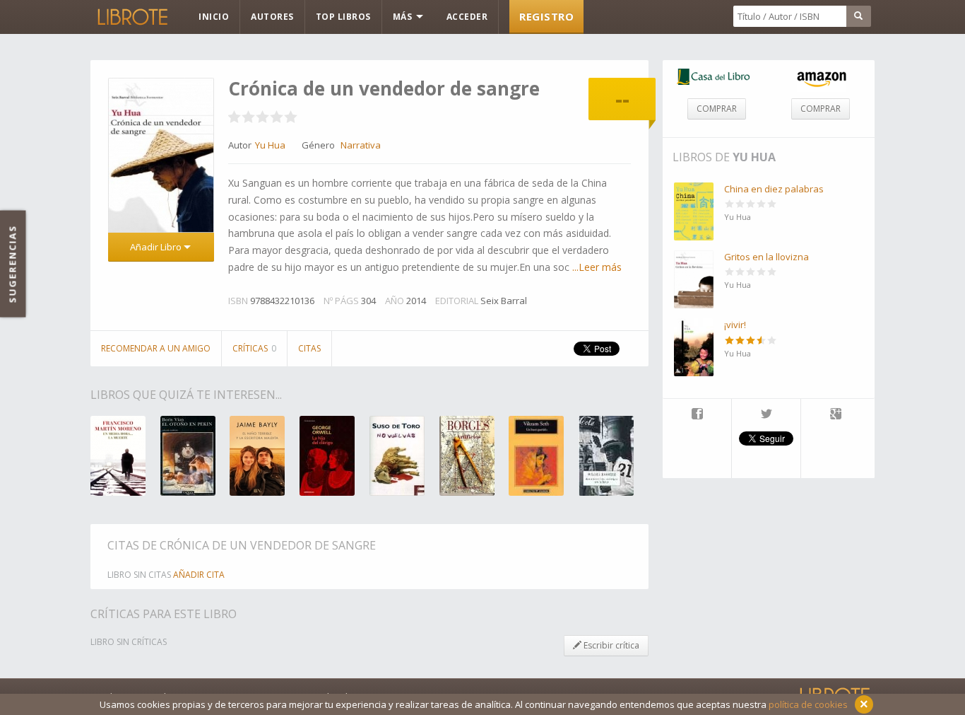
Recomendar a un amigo (156, 348)
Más (404, 17)
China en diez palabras (774, 188)
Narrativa (361, 145)
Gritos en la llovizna (766, 256)
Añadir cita (199, 575)
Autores (272, 17)
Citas (309, 348)
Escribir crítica (610, 645)
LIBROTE (131, 17)
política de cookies (808, 704)
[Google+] (835, 415)
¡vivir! (735, 324)
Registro (546, 16)
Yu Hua (754, 157)
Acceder (467, 17)
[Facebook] (697, 415)
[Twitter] (766, 415)
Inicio (214, 17)
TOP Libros (343, 17)
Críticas (254, 348)
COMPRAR (717, 109)
